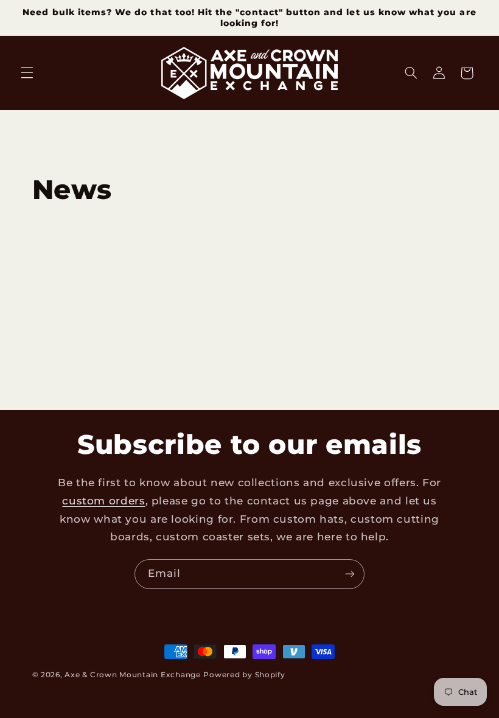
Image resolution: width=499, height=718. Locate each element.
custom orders (103, 501)
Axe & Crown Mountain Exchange (132, 675)
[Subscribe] (350, 574)
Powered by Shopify (244, 675)
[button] (27, 73)
